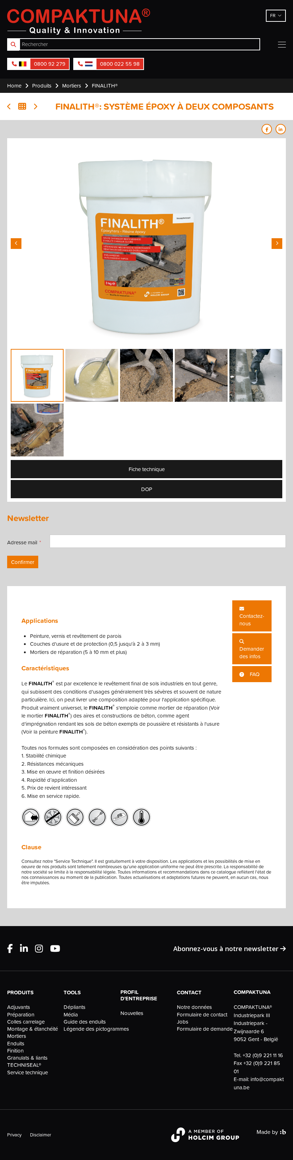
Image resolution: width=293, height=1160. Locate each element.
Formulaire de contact (202, 1014)
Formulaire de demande (203, 1028)
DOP (146, 489)
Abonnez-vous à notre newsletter (226, 948)
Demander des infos (251, 652)
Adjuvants (18, 1007)
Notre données (194, 1007)
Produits (20, 992)
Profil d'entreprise (138, 995)
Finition (15, 1050)
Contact (189, 992)
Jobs (182, 1021)
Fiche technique (147, 469)
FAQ (253, 674)
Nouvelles (131, 1013)
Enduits (15, 1043)
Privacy (14, 1134)
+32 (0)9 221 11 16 (263, 1055)
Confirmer (22, 562)
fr (272, 15)
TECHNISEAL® (24, 1065)
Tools (72, 992)
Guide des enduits (85, 1021)
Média (71, 1014)
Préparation (20, 1014)
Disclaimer (40, 1134)
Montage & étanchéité (32, 1028)
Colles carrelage (26, 1021)
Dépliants (74, 1007)
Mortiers (16, 1036)
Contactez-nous (251, 619)
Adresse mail (22, 542)
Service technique (27, 1072)
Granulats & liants (27, 1057)
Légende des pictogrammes (90, 1028)
